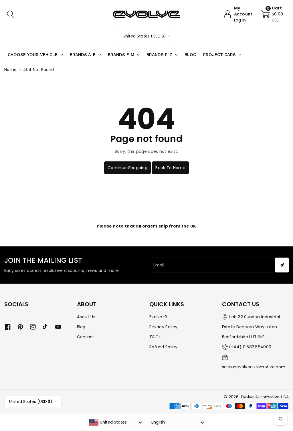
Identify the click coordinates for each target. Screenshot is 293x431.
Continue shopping (127, 168)
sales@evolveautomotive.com (254, 367)
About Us (86, 317)
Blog (81, 327)
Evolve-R (158, 317)
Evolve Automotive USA (265, 397)
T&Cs (155, 337)
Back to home (170, 168)
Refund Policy (163, 347)
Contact (85, 337)
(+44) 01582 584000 (250, 347)
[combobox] (115, 422)
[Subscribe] (282, 265)
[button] (10, 14)
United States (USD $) (144, 36)
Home (10, 69)
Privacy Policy (163, 327)
